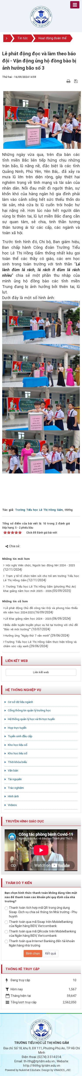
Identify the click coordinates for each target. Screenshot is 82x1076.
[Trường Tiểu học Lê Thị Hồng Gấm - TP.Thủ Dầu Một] (41, 16)
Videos (12, 805)
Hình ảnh (13, 796)
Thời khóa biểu (17, 762)
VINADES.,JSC (62, 1070)
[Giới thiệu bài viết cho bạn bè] (63, 81)
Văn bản (13, 770)
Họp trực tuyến (17, 727)
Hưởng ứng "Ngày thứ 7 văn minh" (27, 635)
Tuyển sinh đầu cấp (20, 736)
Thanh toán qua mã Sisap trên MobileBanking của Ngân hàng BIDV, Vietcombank (41, 924)
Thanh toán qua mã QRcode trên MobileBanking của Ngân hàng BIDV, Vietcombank (42, 933)
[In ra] (68, 81)
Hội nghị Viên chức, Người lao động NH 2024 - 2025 (40, 565)
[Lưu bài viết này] (76, 81)
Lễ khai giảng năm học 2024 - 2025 (28, 618)
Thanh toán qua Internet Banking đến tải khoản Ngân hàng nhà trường (42, 943)
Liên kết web (41, 672)
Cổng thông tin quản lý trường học (29, 710)
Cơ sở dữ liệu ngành (20, 702)
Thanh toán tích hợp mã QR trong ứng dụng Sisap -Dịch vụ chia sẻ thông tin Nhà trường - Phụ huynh (43, 912)
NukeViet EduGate (29, 1070)
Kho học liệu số (17, 745)
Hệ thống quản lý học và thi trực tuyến (31, 719)
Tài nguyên (15, 779)
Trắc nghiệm (16, 787)
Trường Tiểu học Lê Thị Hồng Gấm (39, 509)
